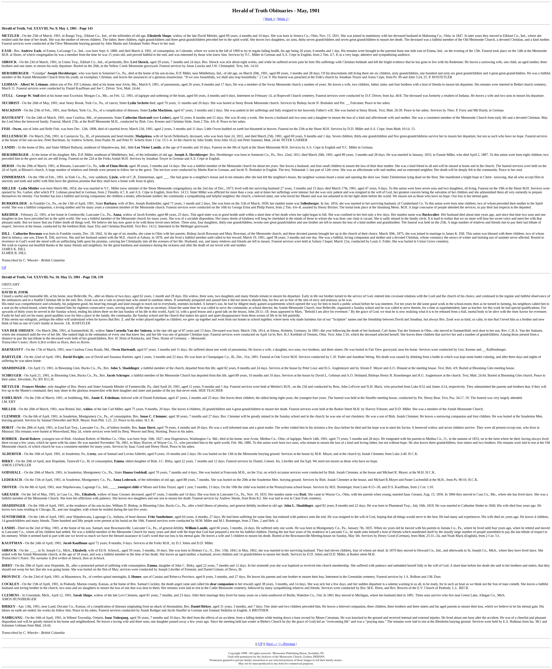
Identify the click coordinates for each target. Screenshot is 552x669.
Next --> (272, 644)
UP (4, 267)
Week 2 (282, 19)
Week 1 (270, 19)
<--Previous (287, 644)
